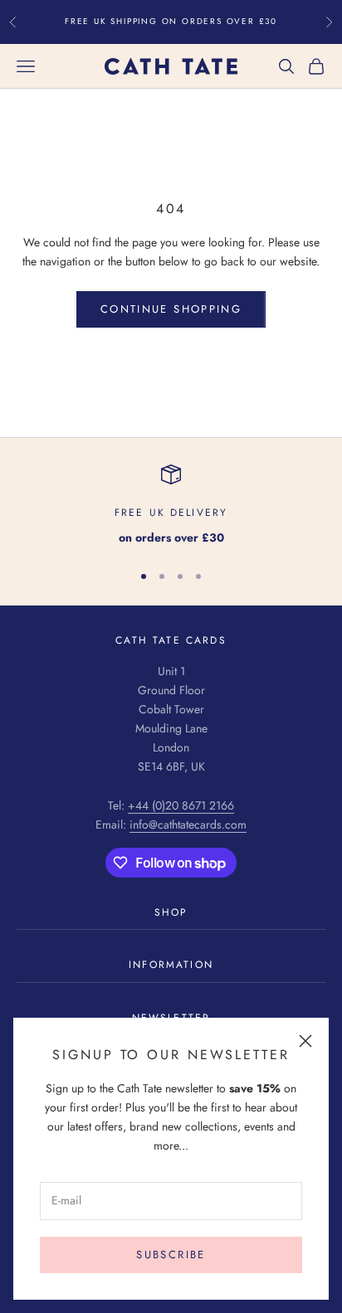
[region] (171, 505)
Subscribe (170, 1254)
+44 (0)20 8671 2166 (181, 805)
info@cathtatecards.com (188, 824)
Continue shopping (171, 309)
